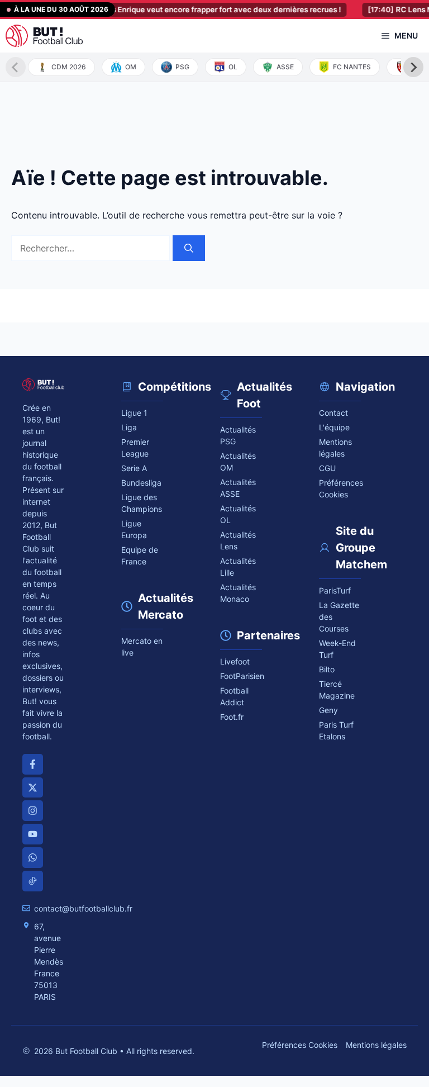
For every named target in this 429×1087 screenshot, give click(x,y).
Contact (333, 412)
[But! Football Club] (44, 36)
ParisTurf (335, 590)
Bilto (327, 669)
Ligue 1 (134, 412)
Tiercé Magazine (337, 689)
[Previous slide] (16, 67)
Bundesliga (141, 482)
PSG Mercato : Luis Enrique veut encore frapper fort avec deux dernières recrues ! (173, 9)
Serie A (134, 468)
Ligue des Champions (141, 503)
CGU (327, 468)
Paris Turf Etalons (336, 730)
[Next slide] (413, 67)
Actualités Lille (238, 566)
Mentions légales (335, 447)
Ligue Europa (134, 529)
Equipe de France (139, 555)
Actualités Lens (238, 540)
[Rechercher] (189, 248)
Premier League (135, 447)
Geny (328, 710)
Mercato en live (142, 646)
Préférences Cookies (299, 1045)
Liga (129, 427)
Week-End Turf (337, 648)
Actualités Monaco (238, 593)
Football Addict (234, 696)
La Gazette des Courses (339, 616)
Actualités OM (238, 461)
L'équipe (334, 427)
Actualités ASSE (238, 488)
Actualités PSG (238, 435)
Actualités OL (238, 514)
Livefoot (235, 661)
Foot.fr (232, 716)
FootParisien (241, 676)
